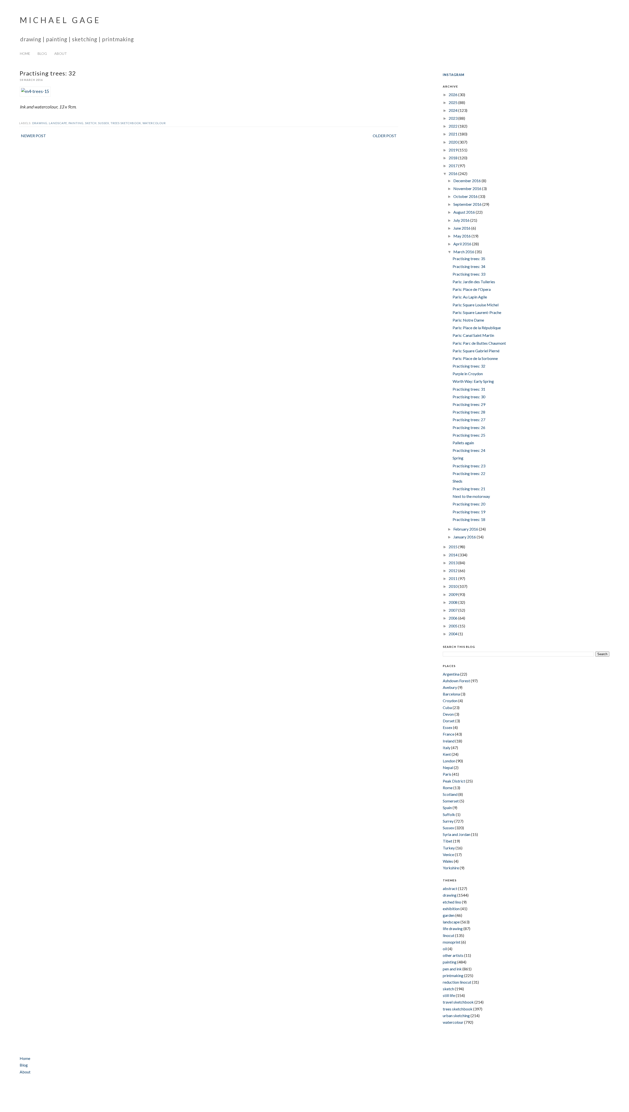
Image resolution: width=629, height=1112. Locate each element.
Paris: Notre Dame (468, 320)
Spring (458, 458)
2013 (453, 562)
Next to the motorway (471, 496)
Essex (447, 727)
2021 (453, 134)
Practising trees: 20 (469, 504)
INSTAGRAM (453, 75)
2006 (453, 618)
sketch (91, 123)
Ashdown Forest (456, 680)
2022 (453, 126)
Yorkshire (451, 867)
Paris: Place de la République (477, 327)
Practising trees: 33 (469, 274)
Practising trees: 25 (469, 435)
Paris (447, 774)
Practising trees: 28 (469, 412)
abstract (450, 888)
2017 (453, 165)
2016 (453, 173)
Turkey (449, 847)
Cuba (447, 707)
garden (449, 915)
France (448, 734)
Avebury (450, 687)
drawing (39, 123)
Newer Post (33, 135)
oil (445, 948)
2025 (453, 102)
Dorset (449, 720)
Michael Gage (60, 20)
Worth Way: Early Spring (473, 381)
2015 (453, 546)
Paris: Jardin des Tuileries (474, 281)
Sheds (457, 481)
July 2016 (461, 220)
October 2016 (465, 196)
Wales (448, 861)
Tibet (447, 841)
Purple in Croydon (468, 373)
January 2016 (465, 536)
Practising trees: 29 (469, 404)
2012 (453, 570)
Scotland (450, 794)
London (449, 760)
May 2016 (462, 236)
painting (76, 123)
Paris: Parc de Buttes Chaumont (479, 343)
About (60, 53)
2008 (453, 602)
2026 (453, 94)
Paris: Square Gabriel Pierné (476, 350)
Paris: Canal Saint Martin (473, 335)
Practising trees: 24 (469, 450)
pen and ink (452, 968)
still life (449, 995)
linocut (448, 935)
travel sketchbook (458, 1002)
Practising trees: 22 (469, 473)
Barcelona (451, 694)
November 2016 (467, 188)
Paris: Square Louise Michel (476, 304)
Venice (448, 854)
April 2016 (462, 243)
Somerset (451, 801)
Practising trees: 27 (469, 419)
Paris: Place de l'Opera (472, 289)
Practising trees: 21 (469, 488)
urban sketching (456, 1015)
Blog (42, 53)
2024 (453, 110)
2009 (453, 594)
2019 (453, 150)
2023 (453, 118)
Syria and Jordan (456, 834)
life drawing (453, 928)
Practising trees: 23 (469, 465)
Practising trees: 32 (469, 366)
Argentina (451, 674)
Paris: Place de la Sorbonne (475, 358)
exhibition (451, 908)
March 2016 (464, 251)
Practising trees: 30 (469, 396)
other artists (453, 955)
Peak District (454, 781)
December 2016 (467, 180)
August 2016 (464, 212)
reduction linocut (457, 982)
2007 (453, 610)
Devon (448, 714)
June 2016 (462, 228)
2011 (453, 578)
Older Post (385, 135)
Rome (448, 787)
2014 (453, 554)
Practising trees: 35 (469, 258)
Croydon (450, 700)
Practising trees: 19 (469, 511)
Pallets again (463, 442)
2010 (453, 586)
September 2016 (467, 204)
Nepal (448, 767)
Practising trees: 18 (469, 519)
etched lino (452, 902)
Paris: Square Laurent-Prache (477, 312)
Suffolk (449, 814)
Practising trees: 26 (469, 427)
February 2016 (466, 529)
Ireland (449, 741)
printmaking (453, 975)
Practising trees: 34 (469, 266)
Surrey (448, 821)
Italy (446, 747)
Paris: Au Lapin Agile (470, 297)
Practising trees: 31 (469, 389)
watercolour (154, 123)
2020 (453, 142)
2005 (453, 625)
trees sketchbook (126, 123)
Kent (447, 754)
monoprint (451, 942)
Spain (447, 807)
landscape (58, 123)
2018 (453, 157)
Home (25, 53)
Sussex (103, 123)
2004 (453, 633)
